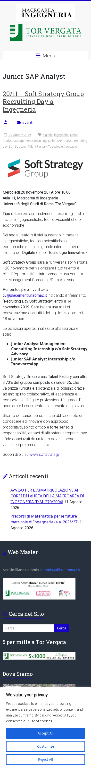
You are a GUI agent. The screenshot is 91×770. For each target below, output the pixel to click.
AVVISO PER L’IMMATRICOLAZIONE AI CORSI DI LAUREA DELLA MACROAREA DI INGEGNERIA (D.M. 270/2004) (47, 495)
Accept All (46, 733)
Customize (45, 746)
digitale (48, 135)
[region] (45, 728)
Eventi (27, 122)
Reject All (45, 759)
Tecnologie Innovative (63, 146)
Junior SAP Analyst (60, 141)
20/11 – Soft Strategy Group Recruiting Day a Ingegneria (43, 101)
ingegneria (61, 135)
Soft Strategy (17, 146)
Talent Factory (37, 146)
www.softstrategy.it (45, 454)
